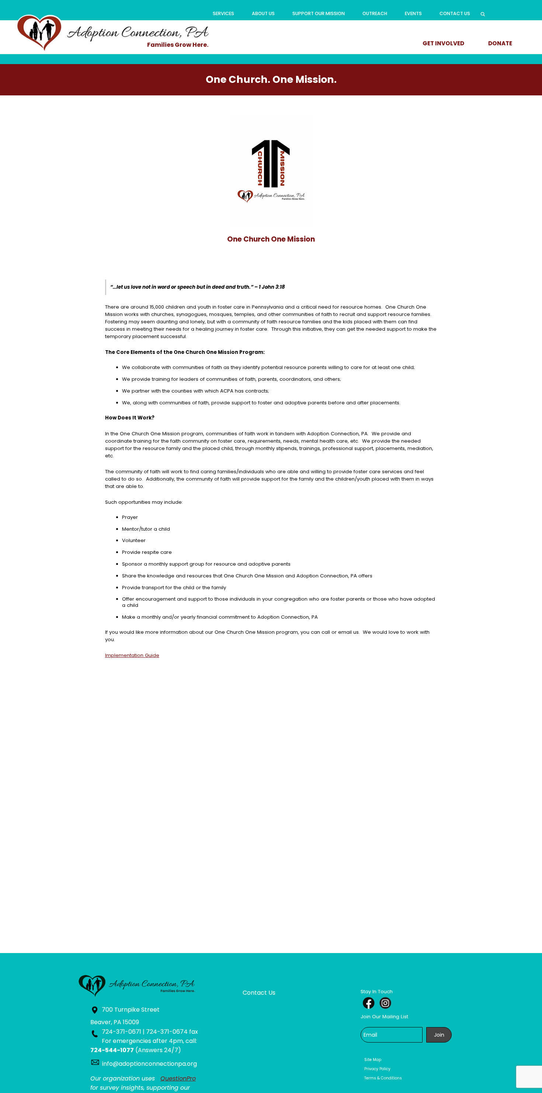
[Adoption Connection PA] (113, 32)
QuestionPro (178, 1078)
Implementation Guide (132, 655)
